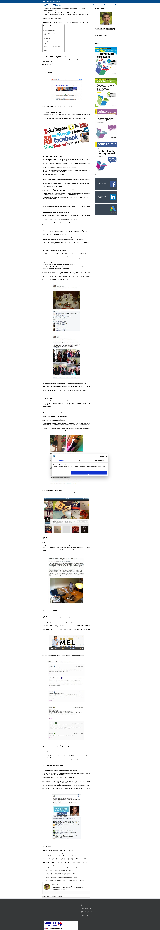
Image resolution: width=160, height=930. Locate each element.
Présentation (83, 902)
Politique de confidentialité (86, 908)
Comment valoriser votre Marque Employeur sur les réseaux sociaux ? (59, 870)
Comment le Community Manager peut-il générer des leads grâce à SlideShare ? (61, 877)
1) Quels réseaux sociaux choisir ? (50, 33)
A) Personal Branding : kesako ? (49, 30)
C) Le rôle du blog (46, 38)
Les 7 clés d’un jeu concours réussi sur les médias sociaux (57, 874)
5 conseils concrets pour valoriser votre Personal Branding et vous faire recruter (61, 867)
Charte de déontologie (85, 909)
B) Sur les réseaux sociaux (48, 32)
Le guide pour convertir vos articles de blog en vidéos (56, 878)
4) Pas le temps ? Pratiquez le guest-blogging (52, 46)
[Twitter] (45, 892)
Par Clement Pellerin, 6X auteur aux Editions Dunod (51, 1)
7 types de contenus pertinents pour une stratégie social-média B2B (58, 871)
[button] (115, 5)
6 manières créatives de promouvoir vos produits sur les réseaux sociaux (60, 873)
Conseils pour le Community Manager (57, 896)
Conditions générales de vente (87, 911)
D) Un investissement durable (49, 49)
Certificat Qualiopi (84, 915)
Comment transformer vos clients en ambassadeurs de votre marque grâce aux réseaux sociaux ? (65, 880)
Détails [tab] (80, 460)
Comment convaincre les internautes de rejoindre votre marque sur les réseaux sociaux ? (63, 876)
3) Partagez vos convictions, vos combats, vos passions (53, 43)
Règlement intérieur (85, 912)
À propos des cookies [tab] (99, 460)
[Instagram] (43, 892)
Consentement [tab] (61, 460)
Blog (82, 904)
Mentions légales (84, 907)
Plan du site (83, 914)
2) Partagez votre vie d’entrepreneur (50, 41)
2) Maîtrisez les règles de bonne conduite (51, 34)
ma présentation (64, 889)
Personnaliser (79, 472)
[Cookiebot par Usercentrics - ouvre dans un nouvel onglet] (101, 456)
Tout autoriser (98, 472)
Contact (82, 905)
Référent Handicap (85, 916)
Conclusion (45, 50)
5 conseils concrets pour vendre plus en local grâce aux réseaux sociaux (60, 869)
